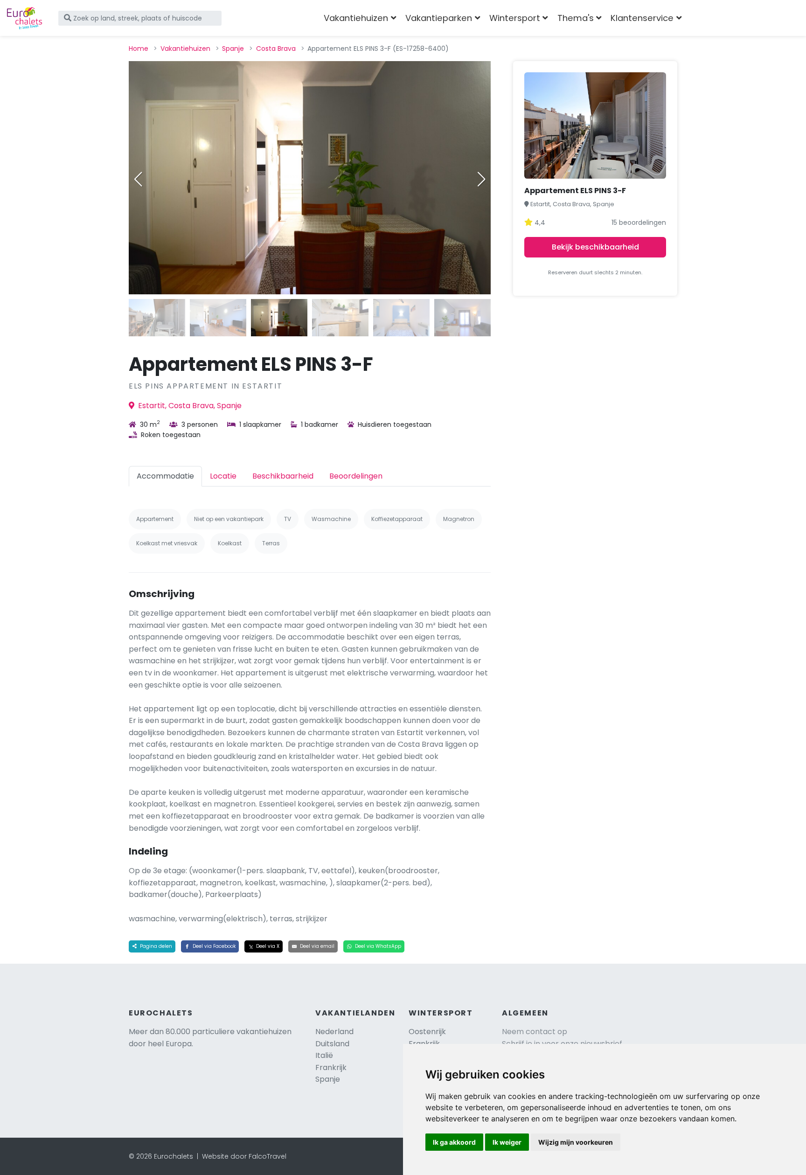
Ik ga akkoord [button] (454, 1142)
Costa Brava (276, 48)
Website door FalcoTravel (244, 1156)
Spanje (233, 48)
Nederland (334, 1031)
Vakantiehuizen (185, 48)
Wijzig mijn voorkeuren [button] (575, 1142)
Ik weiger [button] (507, 1142)
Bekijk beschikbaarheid (595, 247)
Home (138, 48)
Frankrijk (331, 1067)
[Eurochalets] (24, 18)
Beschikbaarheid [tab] (282, 476)
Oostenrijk (427, 1031)
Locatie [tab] (223, 476)
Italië (324, 1055)
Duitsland (332, 1043)
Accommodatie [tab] (165, 476)
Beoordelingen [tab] (355, 476)
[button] (481, 179)
